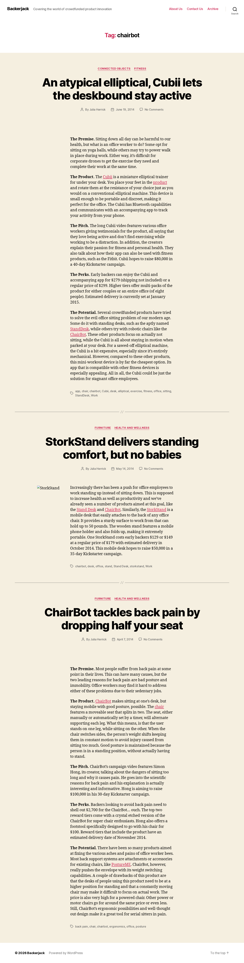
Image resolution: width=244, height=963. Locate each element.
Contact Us (195, 9)
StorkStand (156, 509)
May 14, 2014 (125, 468)
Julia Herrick (97, 109)
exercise (136, 391)
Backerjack (18, 9)
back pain (81, 926)
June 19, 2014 (125, 109)
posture (141, 926)
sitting (167, 391)
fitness (147, 391)
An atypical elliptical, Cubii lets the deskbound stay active (122, 88)
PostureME (121, 864)
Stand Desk (86, 509)
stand (108, 566)
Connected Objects (114, 68)
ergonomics (117, 926)
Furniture (103, 427)
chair (85, 391)
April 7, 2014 (125, 639)
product (160, 182)
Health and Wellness (131, 427)
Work (94, 395)
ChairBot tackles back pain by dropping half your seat (122, 618)
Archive (212, 9)
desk (113, 391)
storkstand (137, 566)
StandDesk (79, 329)
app (77, 391)
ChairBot (78, 334)
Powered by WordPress (66, 953)
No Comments (154, 109)
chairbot (94, 391)
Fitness (140, 68)
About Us (175, 9)
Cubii (107, 177)
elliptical (123, 391)
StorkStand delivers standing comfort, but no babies (122, 448)
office (157, 391)
